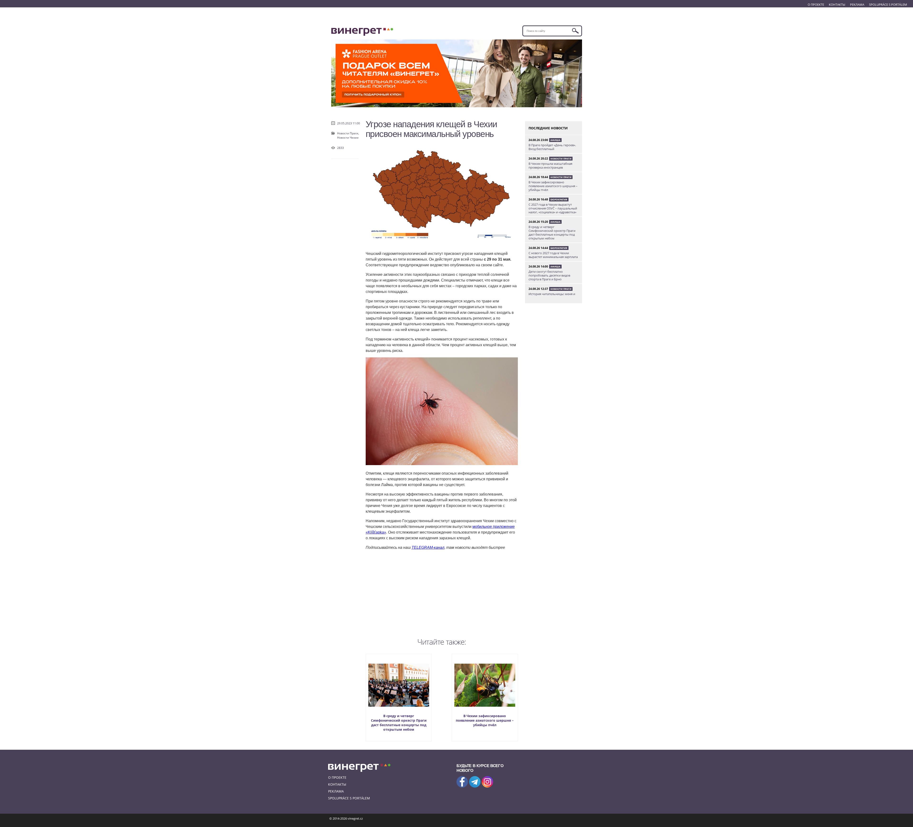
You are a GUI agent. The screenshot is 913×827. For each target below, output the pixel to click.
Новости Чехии (348, 138)
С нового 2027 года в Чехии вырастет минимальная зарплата (553, 255)
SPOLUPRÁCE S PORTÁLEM (888, 4)
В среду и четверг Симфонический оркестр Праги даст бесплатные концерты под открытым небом (399, 723)
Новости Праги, (348, 133)
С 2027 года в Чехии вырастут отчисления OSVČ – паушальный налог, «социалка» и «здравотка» (553, 208)
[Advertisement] (442, 592)
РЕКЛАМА (857, 4)
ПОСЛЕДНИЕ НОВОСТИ (548, 128)
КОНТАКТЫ (837, 4)
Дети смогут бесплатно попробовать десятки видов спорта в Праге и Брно (549, 275)
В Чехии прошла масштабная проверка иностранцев (550, 165)
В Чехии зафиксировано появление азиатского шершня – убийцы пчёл (485, 720)
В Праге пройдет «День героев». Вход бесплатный (552, 147)
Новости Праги (560, 158)
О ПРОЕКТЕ (816, 4)
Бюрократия (558, 199)
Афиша (555, 140)
